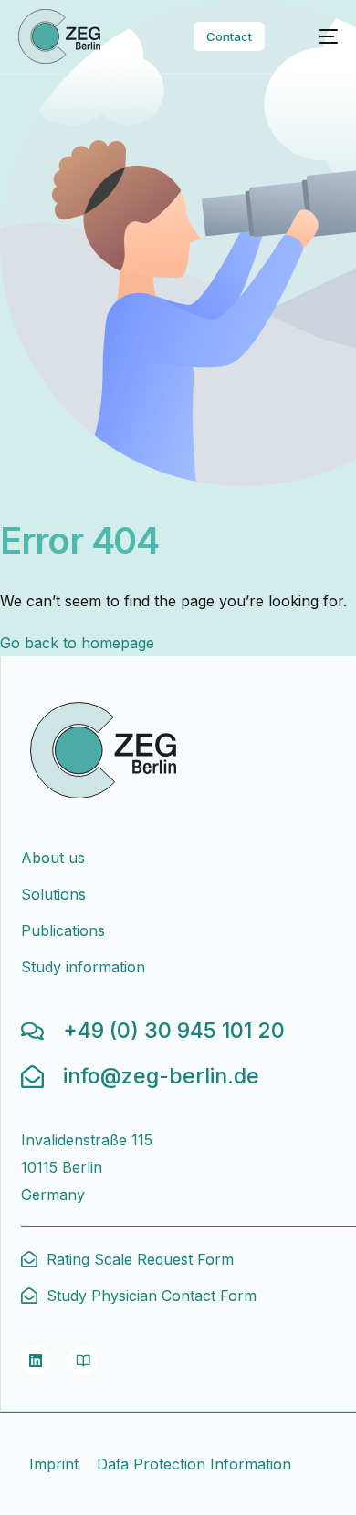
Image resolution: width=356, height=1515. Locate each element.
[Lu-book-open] (83, 1360)
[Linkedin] (35, 1360)
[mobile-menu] (318, 36)
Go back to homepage (77, 643)
